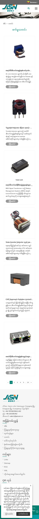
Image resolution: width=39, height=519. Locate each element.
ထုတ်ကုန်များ (9, 433)
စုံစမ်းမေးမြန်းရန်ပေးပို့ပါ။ (13, 444)
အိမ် (4, 23)
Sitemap (7, 463)
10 (28, 382)
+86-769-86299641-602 (13, 411)
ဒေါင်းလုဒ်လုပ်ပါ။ (10, 441)
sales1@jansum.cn (16, 416)
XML (5, 470)
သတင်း (10, 23)
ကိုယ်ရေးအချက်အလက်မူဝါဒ (16, 509)
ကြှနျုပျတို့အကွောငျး (11, 430)
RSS (6, 467)
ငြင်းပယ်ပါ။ (9, 514)
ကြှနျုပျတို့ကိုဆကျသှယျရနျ (14, 448)
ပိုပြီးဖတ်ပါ (12, 87)
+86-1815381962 (11, 414)
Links (6, 459)
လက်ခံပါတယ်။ (23, 514)
